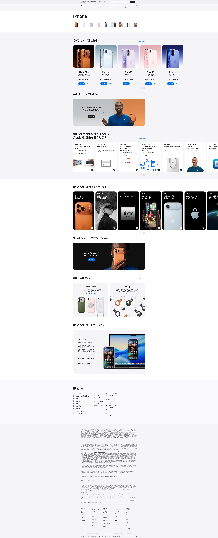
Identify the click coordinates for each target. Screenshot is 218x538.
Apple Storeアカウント (95, 511)
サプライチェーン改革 (128, 515)
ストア (82, 509)
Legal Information (113, 536)
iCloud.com (94, 512)
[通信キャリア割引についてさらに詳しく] (128, 157)
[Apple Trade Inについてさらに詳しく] (83, 157)
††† (115, 9)
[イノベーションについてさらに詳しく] (83, 210)
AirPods (82, 518)
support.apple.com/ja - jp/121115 (121, 472)
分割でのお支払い (105, 521)
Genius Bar (105, 511)
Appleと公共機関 (117, 525)
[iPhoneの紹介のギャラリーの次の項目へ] (144, 233)
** (100, 151)
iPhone (82, 514)
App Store (93, 527)
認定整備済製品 (105, 518)
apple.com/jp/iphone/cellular (86, 490)
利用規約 (105, 536)
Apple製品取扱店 (96, 533)
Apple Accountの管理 (95, 509)
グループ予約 (105, 514)
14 (137, 290)
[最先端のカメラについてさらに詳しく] (106, 210)
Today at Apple (105, 512)
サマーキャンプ (105, 515)
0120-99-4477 (129, 533)
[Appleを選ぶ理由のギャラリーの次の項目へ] (144, 175)
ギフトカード (82, 524)
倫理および (129, 524)
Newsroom (127, 519)
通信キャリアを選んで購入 (106, 523)
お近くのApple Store (106, 509)
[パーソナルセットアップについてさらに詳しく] (150, 157)
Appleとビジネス (117, 509)
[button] (119, 2)
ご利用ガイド (105, 526)
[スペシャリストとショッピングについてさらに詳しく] (195, 157)
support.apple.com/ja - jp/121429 (107, 476)
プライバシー (127, 514)
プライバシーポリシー (100, 536)
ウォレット (82, 528)
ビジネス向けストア (117, 511)
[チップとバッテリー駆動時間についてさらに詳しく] (128, 210)
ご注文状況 (104, 524)
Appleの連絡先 (128, 528)
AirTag (82, 521)
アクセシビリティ (128, 509)
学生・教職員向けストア (117, 518)
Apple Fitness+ (94, 522)
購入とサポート (116, 516)
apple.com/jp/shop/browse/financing (120, 437)
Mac (82, 511)
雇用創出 (127, 527)
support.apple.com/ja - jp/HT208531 (128, 497)
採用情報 (127, 522)
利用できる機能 (132, 500)
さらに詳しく (119, 9)
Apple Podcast (94, 524)
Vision (82, 517)
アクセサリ (82, 523)
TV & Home (83, 520)
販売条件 (108, 536)
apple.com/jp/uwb (118, 494)
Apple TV (93, 518)
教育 (126, 511)
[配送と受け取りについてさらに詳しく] (172, 157)
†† (125, 7)
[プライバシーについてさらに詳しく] (195, 210)
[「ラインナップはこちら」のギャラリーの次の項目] (144, 88)
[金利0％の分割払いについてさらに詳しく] (106, 157)
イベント (127, 525)
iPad (82, 512)
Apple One (94, 516)
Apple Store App (105, 517)
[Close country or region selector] (136, 1)
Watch (82, 515)
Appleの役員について (128, 521)
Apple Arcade (94, 521)
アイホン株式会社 (88, 502)
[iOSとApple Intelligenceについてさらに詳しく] (150, 210)
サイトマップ (118, 536)
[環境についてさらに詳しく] (172, 210)
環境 (126, 512)
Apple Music (94, 519)
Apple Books (94, 525)
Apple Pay (82, 530)
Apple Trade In (105, 520)
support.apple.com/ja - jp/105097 (92, 483)
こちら (108, 447)
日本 (136, 536)
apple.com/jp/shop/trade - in (95, 434)
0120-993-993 (116, 533)
